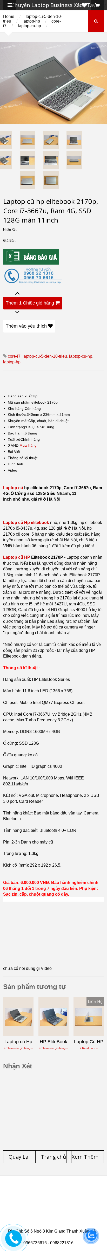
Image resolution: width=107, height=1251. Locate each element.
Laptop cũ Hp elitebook (26, 522)
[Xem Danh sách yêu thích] (84, 5)
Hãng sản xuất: (20, 396)
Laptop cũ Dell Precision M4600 (46, 1208)
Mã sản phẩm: (19, 402)
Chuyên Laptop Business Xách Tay (53, 5)
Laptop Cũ (28, 1199)
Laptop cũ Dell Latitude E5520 (45, 1220)
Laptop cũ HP (16, 557)
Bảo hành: (16, 433)
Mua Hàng (28, 445)
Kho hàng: (16, 408)
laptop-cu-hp (29, 26)
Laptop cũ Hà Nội (63, 1199)
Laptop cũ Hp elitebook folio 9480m (50, 1205)
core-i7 (14, 356)
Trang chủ (17, 1192)
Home (8, 16)
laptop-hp (31, 21)
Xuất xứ (14, 439)
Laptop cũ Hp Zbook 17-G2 (54, 1217)
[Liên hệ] (12, 1242)
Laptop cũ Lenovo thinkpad (52, 1196)
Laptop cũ (13, 488)
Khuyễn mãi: (18, 421)
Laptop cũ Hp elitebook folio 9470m (50, 1202)
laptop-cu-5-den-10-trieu (45, 356)
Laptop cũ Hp (50, 1192)
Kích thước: (17, 414)
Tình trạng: (17, 427)
